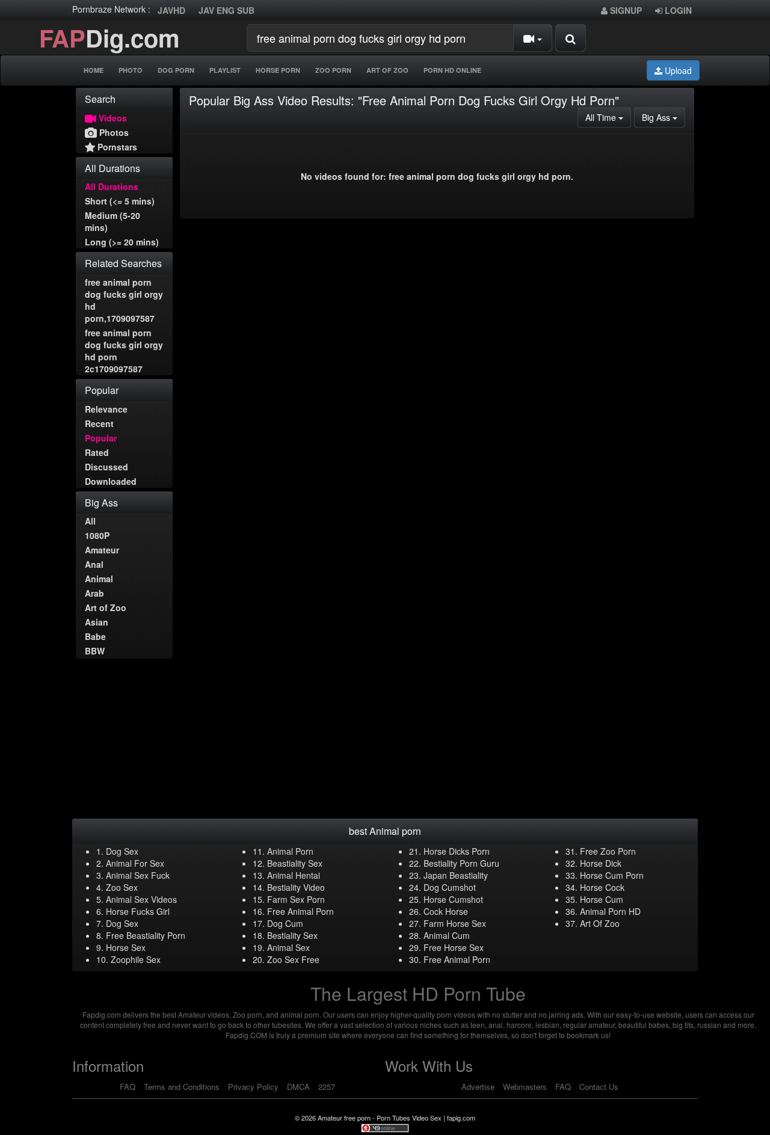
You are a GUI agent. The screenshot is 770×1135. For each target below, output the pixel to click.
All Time (608, 117)
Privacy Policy (253, 1086)
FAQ (127, 1086)
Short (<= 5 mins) (120, 201)
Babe (95, 636)
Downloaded (111, 481)
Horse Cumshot (453, 899)
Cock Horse (446, 911)
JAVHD (171, 10)
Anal (94, 564)
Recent (99, 423)
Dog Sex (122, 851)
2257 (326, 1086)
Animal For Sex (135, 863)
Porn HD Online (452, 70)
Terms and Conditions (182, 1086)
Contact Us (598, 1086)
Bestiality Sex (292, 935)
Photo (131, 70)
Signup (625, 10)
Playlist (225, 70)
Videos (111, 118)
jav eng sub (226, 10)
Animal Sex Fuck (138, 875)
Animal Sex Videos (141, 899)
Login (677, 10)
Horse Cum (601, 899)
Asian (96, 622)
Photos (113, 132)
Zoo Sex (122, 887)
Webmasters (525, 1086)
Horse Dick (600, 863)
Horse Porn (278, 70)
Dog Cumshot (450, 887)
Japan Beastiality (456, 875)
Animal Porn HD (610, 911)
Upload (677, 70)
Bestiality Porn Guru (461, 863)
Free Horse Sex (454, 947)
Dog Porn (176, 70)
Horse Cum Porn (612, 875)
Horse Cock (602, 887)
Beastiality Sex (294, 863)
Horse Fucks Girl (138, 911)
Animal (99, 579)
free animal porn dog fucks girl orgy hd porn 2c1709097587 (124, 351)
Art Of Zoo (387, 70)
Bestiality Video (296, 887)
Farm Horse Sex (455, 923)
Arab (94, 593)
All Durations (111, 186)
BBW (95, 651)
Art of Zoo (105, 607)
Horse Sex (126, 947)
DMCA (298, 1086)
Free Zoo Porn (608, 851)
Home (93, 70)
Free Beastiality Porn (145, 935)
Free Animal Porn (300, 911)
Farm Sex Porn (296, 899)
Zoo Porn (333, 70)
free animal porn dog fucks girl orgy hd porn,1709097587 (124, 300)
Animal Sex (288, 947)
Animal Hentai (293, 875)
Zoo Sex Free (293, 959)
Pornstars (116, 147)
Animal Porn (290, 851)
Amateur (102, 550)
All (90, 521)
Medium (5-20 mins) (112, 221)
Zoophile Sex (136, 959)
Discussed (106, 467)
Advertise (477, 1086)
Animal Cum (447, 935)
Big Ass (663, 117)
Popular (101, 438)
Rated (97, 452)
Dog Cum (285, 923)
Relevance (106, 409)
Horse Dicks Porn (457, 851)
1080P (97, 535)
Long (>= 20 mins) (122, 242)
